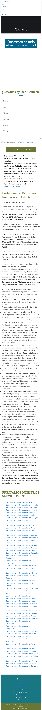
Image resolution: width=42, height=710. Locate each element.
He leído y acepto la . (18, 142)
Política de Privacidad (24, 142)
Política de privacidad (12, 186)
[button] (38, 5)
